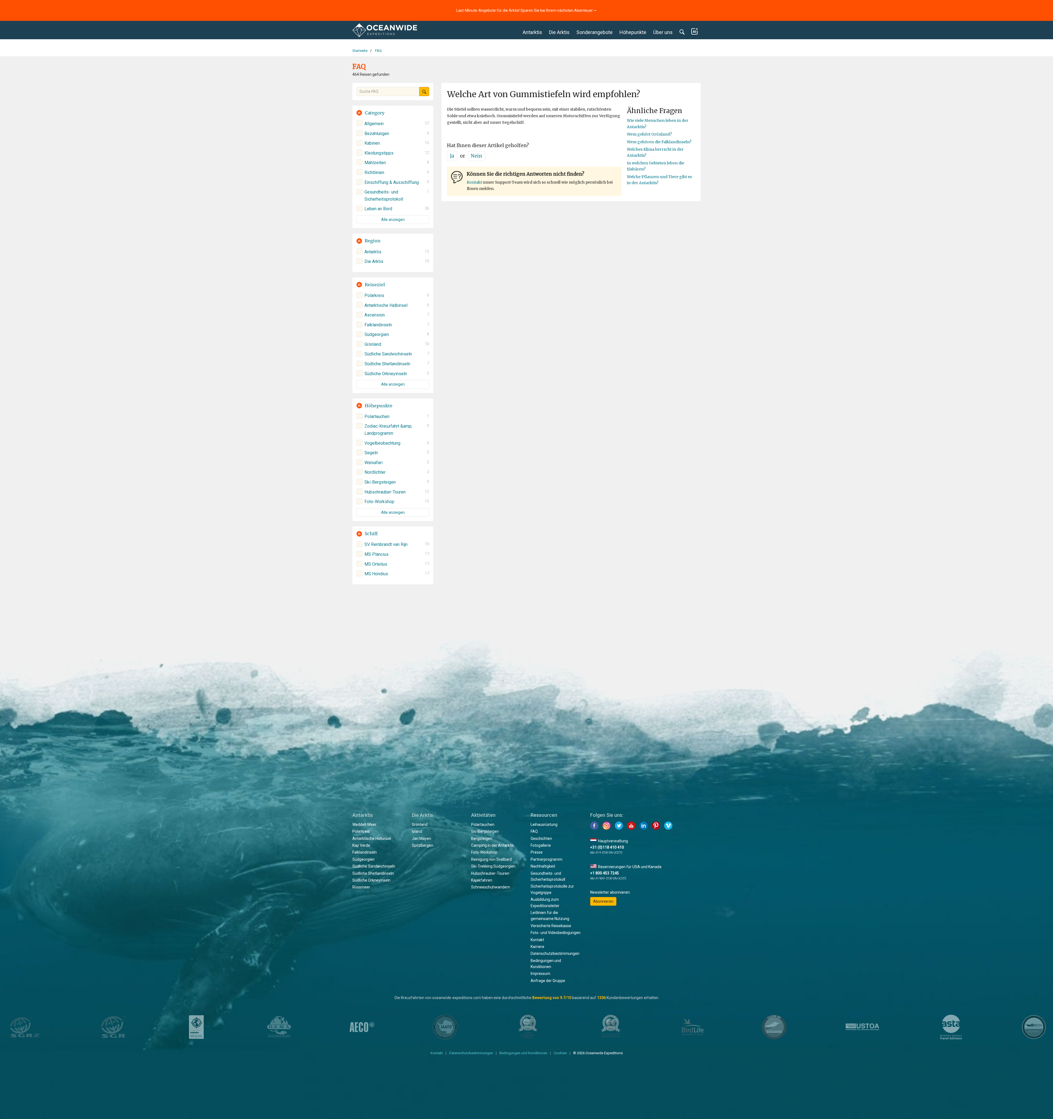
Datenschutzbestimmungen (555, 953)
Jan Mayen (421, 838)
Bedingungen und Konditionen (523, 1053)
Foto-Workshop (484, 852)
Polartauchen (482, 824)
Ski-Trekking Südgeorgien (493, 866)
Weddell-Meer (364, 824)
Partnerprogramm (546, 859)
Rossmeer (361, 887)
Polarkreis (361, 831)
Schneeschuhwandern (490, 887)
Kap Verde (361, 845)
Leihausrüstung (544, 824)
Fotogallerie (541, 845)
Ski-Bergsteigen (485, 831)
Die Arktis (559, 32)
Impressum (540, 973)
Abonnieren (603, 901)
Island (417, 831)
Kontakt (474, 182)
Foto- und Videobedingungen (556, 932)
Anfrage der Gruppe (548, 980)
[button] (392, 113)
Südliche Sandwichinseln (373, 866)
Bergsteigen (481, 838)
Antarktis (532, 32)
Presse (537, 852)
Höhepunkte (632, 32)
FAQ (534, 831)
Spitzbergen (422, 845)
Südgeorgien (363, 859)
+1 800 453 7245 (604, 873)
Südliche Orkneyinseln (371, 880)
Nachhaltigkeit (543, 866)
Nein (476, 156)
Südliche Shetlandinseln (373, 873)
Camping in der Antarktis (492, 845)
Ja (452, 156)
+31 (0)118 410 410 (607, 847)
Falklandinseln (364, 852)
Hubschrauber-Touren (490, 873)
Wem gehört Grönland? (649, 134)
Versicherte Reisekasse (551, 926)
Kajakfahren (481, 880)
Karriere (537, 946)
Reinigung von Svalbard (491, 859)
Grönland (420, 824)
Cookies (560, 1053)
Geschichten (541, 838)
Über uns (663, 32)
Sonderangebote (594, 32)
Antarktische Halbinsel (371, 838)
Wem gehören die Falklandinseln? (659, 141)
